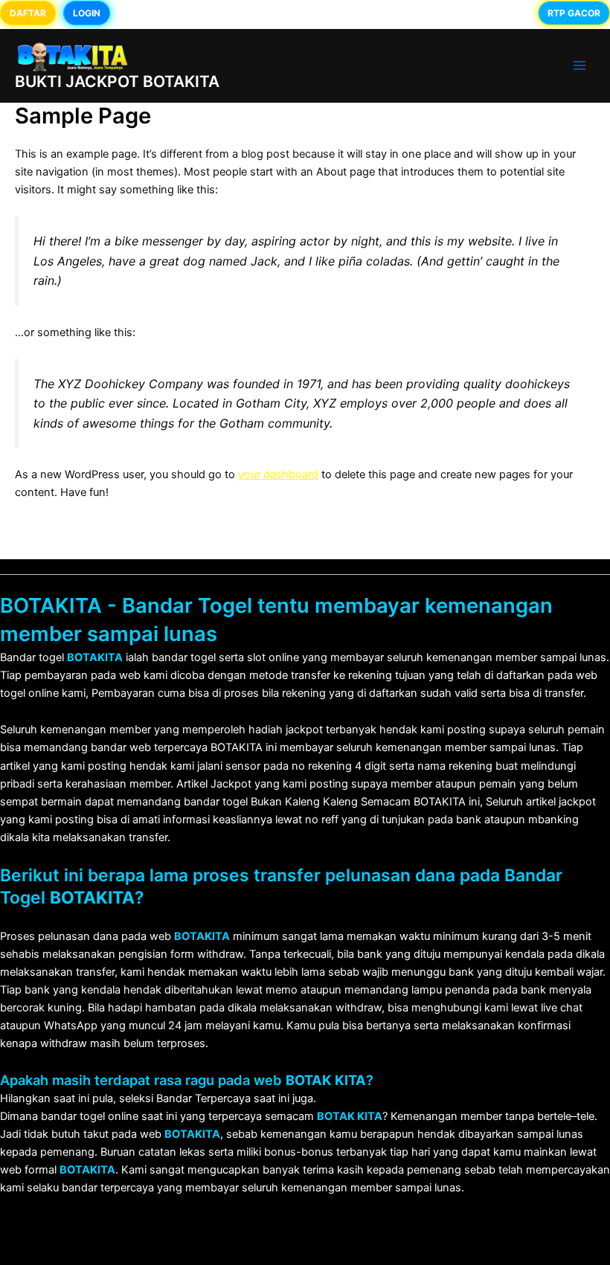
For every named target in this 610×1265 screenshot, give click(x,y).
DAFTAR (28, 13)
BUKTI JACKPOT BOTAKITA (117, 81)
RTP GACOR (574, 13)
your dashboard (278, 474)
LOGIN (86, 13)
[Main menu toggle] (579, 65)
